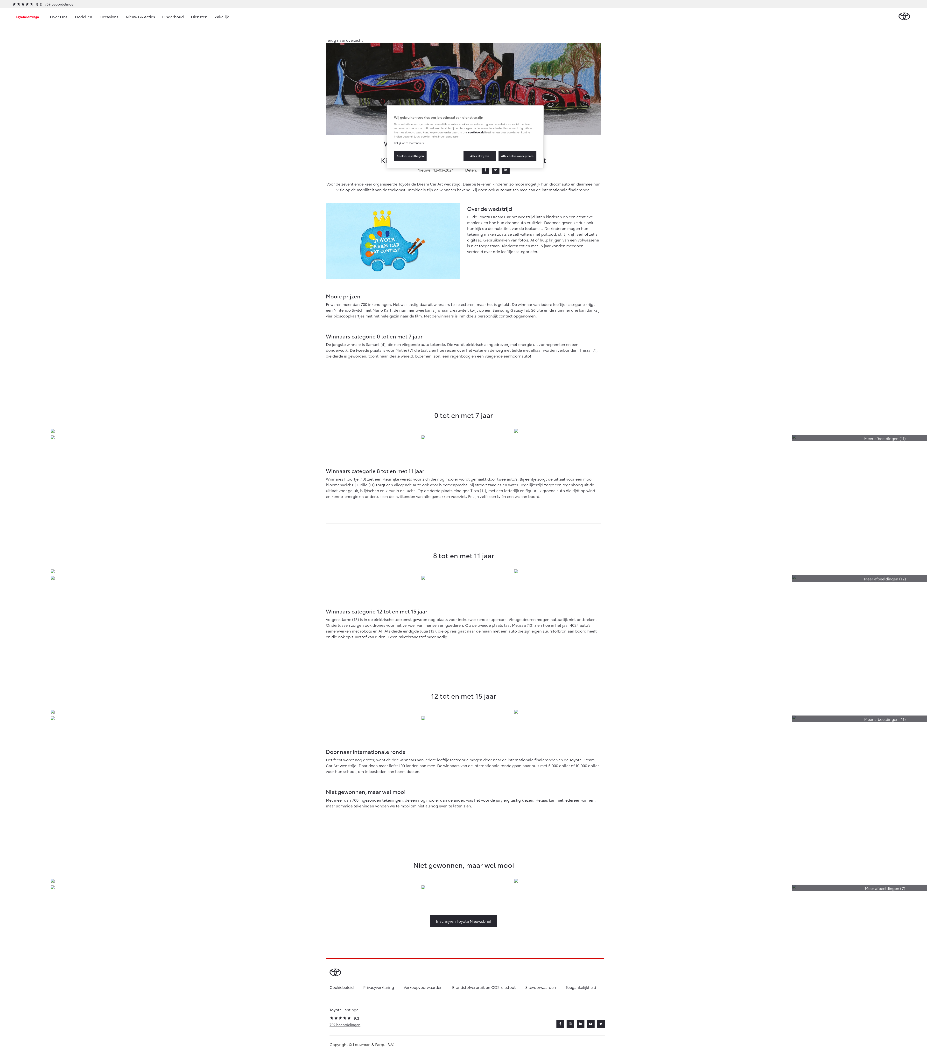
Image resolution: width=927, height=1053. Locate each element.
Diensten (199, 16)
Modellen (83, 16)
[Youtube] (591, 1024)
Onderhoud (173, 16)
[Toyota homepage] (904, 17)
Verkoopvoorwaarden (423, 987)
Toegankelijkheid (581, 987)
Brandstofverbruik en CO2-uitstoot (484, 987)
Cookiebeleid (342, 987)
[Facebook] (485, 170)
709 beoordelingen (60, 4)
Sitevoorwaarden (540, 987)
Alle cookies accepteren (517, 156)
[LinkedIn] (506, 170)
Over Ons (59, 16)
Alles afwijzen (479, 156)
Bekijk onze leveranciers (409, 143)
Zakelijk (222, 16)
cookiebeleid (476, 132)
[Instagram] (570, 1024)
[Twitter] (495, 170)
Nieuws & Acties (140, 16)
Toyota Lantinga (27, 16)
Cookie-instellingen (410, 156)
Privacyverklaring (378, 987)
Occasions (109, 16)
